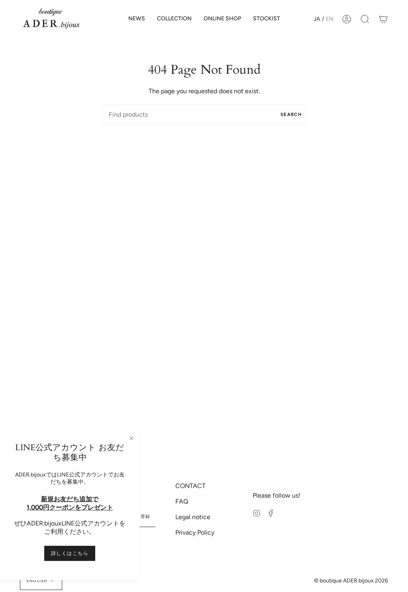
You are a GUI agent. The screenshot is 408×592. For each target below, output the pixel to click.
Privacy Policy (194, 532)
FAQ (181, 501)
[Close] (131, 438)
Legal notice (192, 517)
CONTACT (190, 486)
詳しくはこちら (69, 553)
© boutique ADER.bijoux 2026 (351, 580)
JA (317, 19)
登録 (146, 516)
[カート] (383, 19)
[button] (174, 19)
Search (291, 114)
